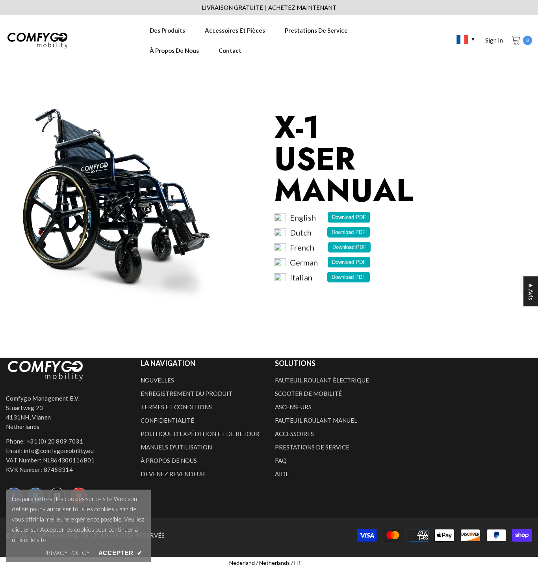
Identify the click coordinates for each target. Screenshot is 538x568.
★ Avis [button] (530, 291)
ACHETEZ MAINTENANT (302, 7)
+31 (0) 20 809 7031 (54, 441)
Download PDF (349, 217)
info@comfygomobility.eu (59, 450)
